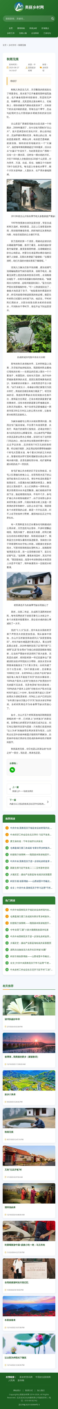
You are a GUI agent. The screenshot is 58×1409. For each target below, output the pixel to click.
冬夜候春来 (10, 1319)
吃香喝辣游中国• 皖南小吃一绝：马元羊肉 (25, 1244)
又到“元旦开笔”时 (13, 1169)
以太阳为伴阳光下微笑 (15, 1357)
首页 (11, 28)
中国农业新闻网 (43, 1376)
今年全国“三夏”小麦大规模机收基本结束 (29, 929)
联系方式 (29, 1390)
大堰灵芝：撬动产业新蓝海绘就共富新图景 (30, 943)
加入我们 (41, 1390)
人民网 (11, 1380)
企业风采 (35, 33)
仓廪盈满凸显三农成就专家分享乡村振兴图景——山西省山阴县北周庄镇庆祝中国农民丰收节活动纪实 (30, 916)
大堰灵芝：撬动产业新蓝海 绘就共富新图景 (31, 874)
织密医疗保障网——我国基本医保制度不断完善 (30, 854)
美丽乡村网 (34, 7)
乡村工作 (11, 33)
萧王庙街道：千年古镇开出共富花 (26, 841)
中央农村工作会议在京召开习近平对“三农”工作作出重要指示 (30, 969)
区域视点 (45, 28)
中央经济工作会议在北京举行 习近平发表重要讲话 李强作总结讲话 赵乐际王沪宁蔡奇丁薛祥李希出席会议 (31, 834)
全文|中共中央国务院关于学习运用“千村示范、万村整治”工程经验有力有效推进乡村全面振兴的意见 (31, 962)
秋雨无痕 (9, 1131)
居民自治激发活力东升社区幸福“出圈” (28, 949)
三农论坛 (47, 33)
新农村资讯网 (26, 1376)
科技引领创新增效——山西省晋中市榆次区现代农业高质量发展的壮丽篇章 (30, 956)
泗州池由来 (10, 1207)
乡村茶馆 (12, 45)
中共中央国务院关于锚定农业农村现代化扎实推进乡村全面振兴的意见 (30, 909)
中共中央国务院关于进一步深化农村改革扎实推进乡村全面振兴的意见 (30, 936)
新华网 (21, 1380)
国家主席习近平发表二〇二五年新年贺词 (29, 867)
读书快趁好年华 (12, 1019)
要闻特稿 (21, 28)
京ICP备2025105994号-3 (29, 1404)
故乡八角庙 (10, 1094)
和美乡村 (33, 28)
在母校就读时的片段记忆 (16, 1282)
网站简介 (17, 1390)
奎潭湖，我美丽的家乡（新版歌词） (22, 1056)
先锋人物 (23, 33)
